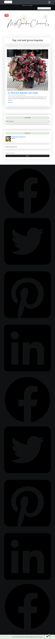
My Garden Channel (22, 95)
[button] (27, 191)
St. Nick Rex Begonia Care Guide (23, 92)
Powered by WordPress (18, 637)
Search (27, 156)
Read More (10, 102)
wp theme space (38, 637)
